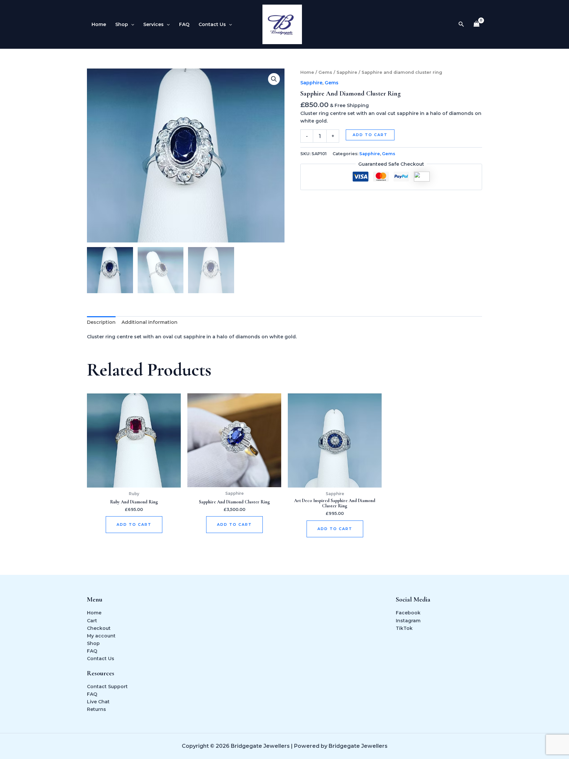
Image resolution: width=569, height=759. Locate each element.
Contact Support (107, 686)
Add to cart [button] (134, 524)
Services (153, 24)
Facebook (408, 613)
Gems (325, 72)
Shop (121, 24)
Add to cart (370, 134)
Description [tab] (101, 322)
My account (101, 636)
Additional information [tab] (149, 322)
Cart (92, 621)
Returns (96, 709)
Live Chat (98, 702)
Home (99, 24)
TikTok (404, 628)
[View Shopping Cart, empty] (476, 24)
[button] (131, 24)
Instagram (408, 621)
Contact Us (212, 24)
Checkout (99, 628)
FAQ (184, 24)
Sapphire (347, 72)
